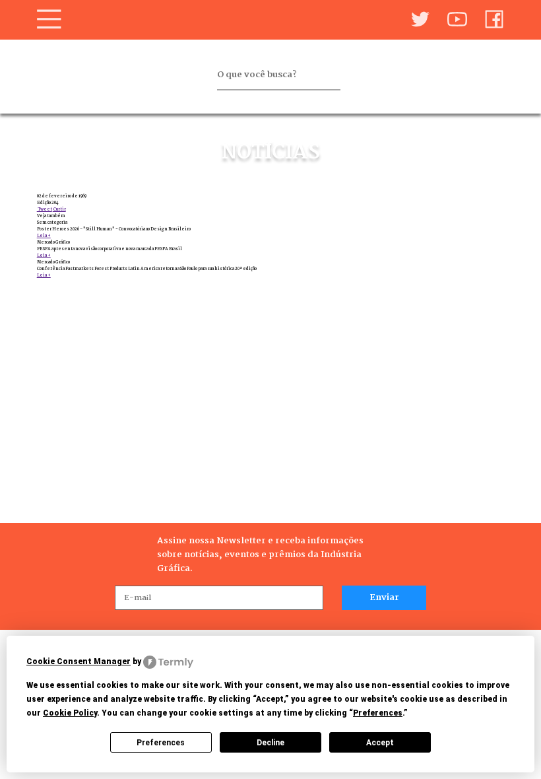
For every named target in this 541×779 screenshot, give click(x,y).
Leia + (44, 235)
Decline (270, 742)
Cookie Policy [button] (70, 713)
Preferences (161, 742)
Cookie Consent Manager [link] (78, 661)
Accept (380, 742)
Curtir (59, 209)
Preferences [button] (377, 713)
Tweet (44, 209)
